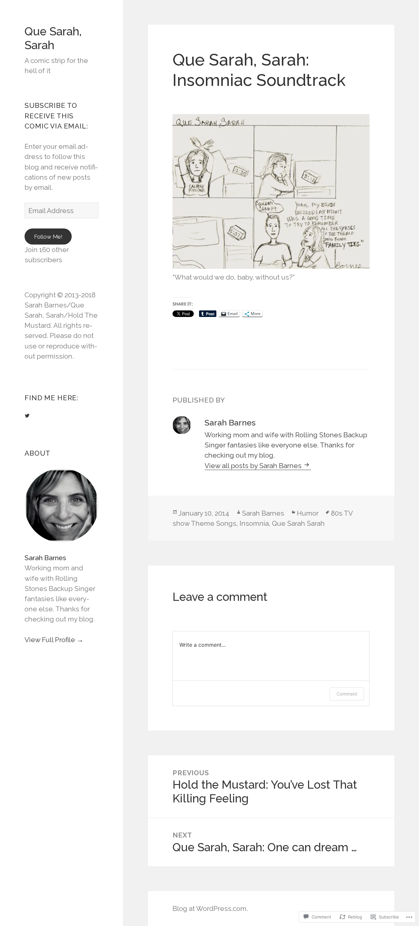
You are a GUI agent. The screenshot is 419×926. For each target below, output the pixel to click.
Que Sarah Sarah (298, 523)
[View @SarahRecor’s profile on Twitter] (27, 415)
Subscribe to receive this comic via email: (56, 115)
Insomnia (254, 523)
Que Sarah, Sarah (53, 38)
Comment (347, 694)
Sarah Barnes (45, 558)
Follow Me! (48, 236)
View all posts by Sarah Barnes (254, 466)
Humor (308, 513)
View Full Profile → (54, 640)
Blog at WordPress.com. (210, 908)
